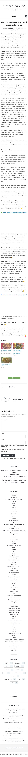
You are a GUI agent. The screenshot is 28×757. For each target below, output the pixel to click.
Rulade (14, 616)
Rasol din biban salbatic (17, 731)
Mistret (14, 568)
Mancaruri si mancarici (14, 560)
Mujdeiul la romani (14, 572)
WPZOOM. (26, 754)
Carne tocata (14, 512)
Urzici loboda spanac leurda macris (14, 641)
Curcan (14, 522)
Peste (14, 585)
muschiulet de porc (18, 672)
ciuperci (8, 666)
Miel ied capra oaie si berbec (14, 566)
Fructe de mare (14, 539)
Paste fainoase (14, 581)
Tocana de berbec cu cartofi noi (17, 400)
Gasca (14, 543)
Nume (2, 433)
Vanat (14, 644)
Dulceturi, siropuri (14, 528)
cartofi (8, 663)
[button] (14, 16)
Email (3, 439)
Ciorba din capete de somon (17, 735)
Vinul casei (14, 648)
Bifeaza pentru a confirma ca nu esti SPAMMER (14, 458)
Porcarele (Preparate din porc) (14, 595)
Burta (14, 505)
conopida (19, 666)
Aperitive (14, 501)
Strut (14, 627)
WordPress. (8, 754)
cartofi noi (19, 663)
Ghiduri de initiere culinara (14, 545)
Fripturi (14, 537)
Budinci (14, 503)
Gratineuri (14, 547)
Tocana (14, 635)
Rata (14, 604)
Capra (14, 507)
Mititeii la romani (14, 570)
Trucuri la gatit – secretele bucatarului (14, 639)
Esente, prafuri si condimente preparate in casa (14, 530)
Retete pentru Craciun (14, 610)
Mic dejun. (14, 564)
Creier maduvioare (14, 520)
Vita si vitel (14, 650)
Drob (14, 526)
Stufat (14, 629)
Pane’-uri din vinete (14, 474)
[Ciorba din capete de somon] (6, 360)
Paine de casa (14, 579)
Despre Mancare (14, 6)
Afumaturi (14, 495)
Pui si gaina (14, 602)
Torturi (14, 637)
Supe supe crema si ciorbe (14, 633)
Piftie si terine (14, 587)
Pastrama (14, 583)
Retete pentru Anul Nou (14, 608)
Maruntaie (14, 562)
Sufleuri (14, 631)
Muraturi (14, 574)
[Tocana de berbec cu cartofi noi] (7, 400)
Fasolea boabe (14, 533)
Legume (14, 551)
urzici (14, 682)
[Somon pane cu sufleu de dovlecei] (6, 346)
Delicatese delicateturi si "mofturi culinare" (14, 524)
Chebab (14, 516)
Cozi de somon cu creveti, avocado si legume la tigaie (17, 352)
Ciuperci (14, 518)
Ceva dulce (14, 514)
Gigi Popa (10, 28)
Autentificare (14, 696)
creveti (9, 669)
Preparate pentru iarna (14, 600)
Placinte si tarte (14, 591)
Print (15, 378)
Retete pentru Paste (14, 612)
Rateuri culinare (14, 606)
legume (19, 669)
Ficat (14, 535)
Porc (14, 593)
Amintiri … (14, 497)
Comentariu (4, 420)
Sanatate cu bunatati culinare (14, 621)
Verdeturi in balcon (14, 646)
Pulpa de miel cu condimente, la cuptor (14, 482)
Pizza (14, 589)
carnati (14, 509)
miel (6, 672)
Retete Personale (14, 30)
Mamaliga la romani (14, 556)
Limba (14, 553)
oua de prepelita (10, 679)
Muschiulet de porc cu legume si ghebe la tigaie (14, 480)
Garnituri (14, 541)
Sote (14, 625)
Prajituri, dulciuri (14, 597)
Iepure (14, 549)
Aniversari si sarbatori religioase (14, 499)
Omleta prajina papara (14, 576)
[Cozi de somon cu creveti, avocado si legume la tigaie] (18, 346)
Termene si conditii (18, 748)
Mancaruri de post (14, 558)
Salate (14, 618)
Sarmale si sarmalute (14, 623)
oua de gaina (14, 676)
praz (21, 679)
